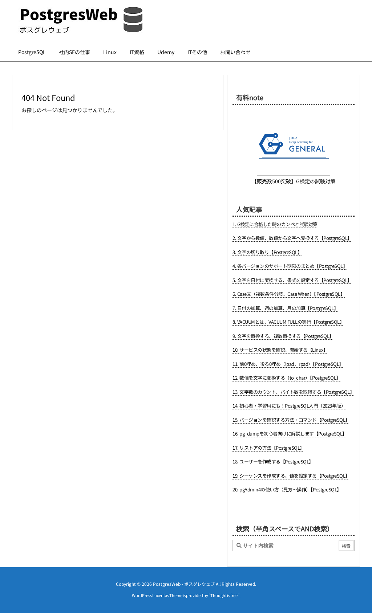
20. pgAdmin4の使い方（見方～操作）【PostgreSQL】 (286, 489)
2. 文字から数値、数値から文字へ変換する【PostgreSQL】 (292, 237)
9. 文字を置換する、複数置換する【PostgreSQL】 (283, 335)
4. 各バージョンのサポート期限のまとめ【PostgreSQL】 (289, 265)
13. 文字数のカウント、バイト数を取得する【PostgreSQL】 (293, 391)
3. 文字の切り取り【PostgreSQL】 (267, 252)
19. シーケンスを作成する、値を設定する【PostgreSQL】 (291, 475)
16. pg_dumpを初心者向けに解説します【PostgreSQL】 (289, 433)
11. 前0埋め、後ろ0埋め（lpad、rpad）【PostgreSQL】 (288, 363)
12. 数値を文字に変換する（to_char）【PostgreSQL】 (286, 377)
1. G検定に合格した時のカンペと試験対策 (275, 224)
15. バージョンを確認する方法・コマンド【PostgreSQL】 (291, 419)
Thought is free (224, 595)
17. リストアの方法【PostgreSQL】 (268, 447)
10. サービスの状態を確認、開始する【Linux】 (280, 349)
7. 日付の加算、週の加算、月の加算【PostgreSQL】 (285, 308)
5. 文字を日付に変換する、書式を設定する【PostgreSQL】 (292, 280)
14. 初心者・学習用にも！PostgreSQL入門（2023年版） (288, 405)
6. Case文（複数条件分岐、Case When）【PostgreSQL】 (288, 293)
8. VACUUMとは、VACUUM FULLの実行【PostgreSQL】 (288, 321)
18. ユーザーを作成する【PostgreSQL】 (273, 461)
